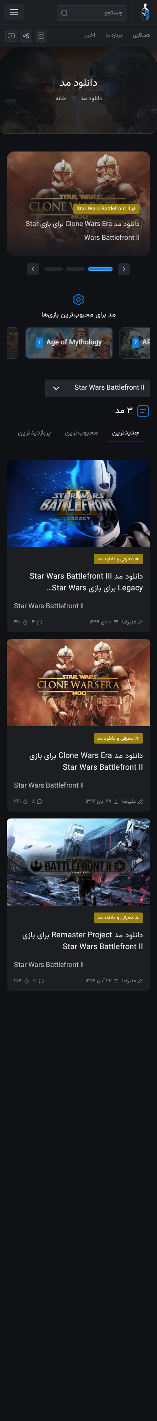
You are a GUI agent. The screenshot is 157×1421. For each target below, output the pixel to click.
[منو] (14, 12)
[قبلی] (33, 269)
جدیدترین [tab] (126, 433)
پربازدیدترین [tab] (34, 433)
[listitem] (53, 343)
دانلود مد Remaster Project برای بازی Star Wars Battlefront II (82, 941)
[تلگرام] (26, 36)
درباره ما (114, 35)
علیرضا (129, 622)
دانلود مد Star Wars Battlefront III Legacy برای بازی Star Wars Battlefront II (86, 583)
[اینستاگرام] (41, 36)
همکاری (141, 35)
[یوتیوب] (11, 36)
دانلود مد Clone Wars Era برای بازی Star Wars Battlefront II (86, 762)
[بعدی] (124, 269)
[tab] (53, 269)
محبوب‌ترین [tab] (81, 433)
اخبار (90, 35)
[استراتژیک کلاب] (145, 12)
